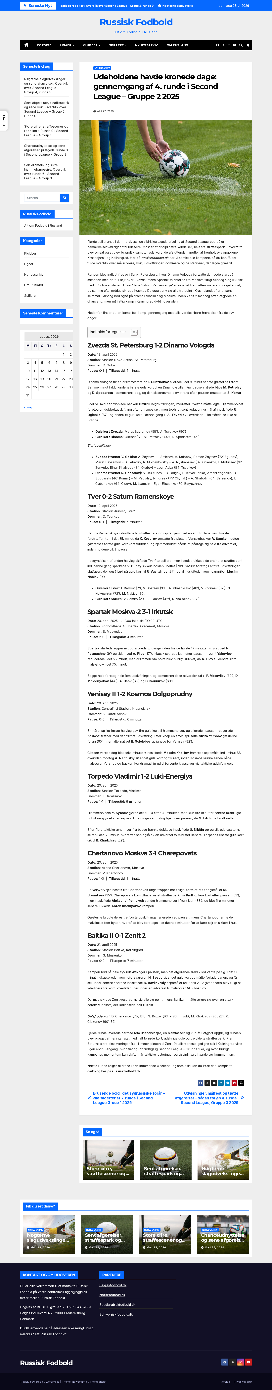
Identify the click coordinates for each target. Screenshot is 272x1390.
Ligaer (66, 45)
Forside (44, 45)
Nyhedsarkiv (146, 45)
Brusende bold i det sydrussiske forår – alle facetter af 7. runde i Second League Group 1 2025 (129, 1098)
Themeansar (98, 1381)
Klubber (91, 45)
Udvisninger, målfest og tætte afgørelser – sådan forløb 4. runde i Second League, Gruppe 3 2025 (206, 1098)
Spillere (117, 45)
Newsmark (78, 1381)
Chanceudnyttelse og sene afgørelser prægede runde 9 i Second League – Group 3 (46, 150)
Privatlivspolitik (243, 1381)
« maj (28, 407)
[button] (241, 45)
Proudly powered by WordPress (40, 1381)
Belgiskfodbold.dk (112, 1285)
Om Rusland (177, 45)
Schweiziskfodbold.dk (116, 1314)
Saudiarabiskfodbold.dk (117, 1305)
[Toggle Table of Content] (132, 332)
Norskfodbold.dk (112, 1295)
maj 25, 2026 (40, 1247)
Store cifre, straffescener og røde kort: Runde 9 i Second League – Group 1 (46, 130)
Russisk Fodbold (136, 22)
